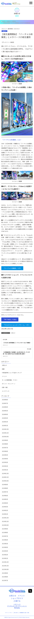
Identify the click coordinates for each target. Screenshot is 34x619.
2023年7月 (5, 536)
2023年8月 (5, 532)
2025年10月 (5, 436)
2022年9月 (5, 573)
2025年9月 (5, 440)
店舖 (3, 369)
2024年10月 (5, 481)
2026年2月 (5, 422)
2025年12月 (5, 429)
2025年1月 (5, 470)
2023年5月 (5, 543)
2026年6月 (5, 407)
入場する (17, 601)
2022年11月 (5, 566)
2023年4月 (5, 547)
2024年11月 (5, 477)
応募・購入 (5, 387)
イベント (4, 376)
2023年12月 (5, 518)
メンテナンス (5, 391)
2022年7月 (5, 580)
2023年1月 (5, 558)
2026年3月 (5, 418)
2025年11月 (5, 433)
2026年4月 (5, 414)
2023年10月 (5, 525)
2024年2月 (5, 510)
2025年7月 (5, 447)
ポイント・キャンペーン (8, 384)
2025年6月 (5, 451)
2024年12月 (5, 473)
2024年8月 (5, 488)
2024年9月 (5, 484)
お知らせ (4, 31)
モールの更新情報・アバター (10, 380)
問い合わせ (16, 612)
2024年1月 (5, 514)
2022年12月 (5, 562)
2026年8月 (5, 400)
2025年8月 (5, 444)
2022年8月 (5, 577)
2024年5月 (5, 499)
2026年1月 (5, 425)
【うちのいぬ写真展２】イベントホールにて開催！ (17, 343)
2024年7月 (5, 492)
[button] (12, 268)
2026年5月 (5, 411)
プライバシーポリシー (9, 612)
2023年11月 (5, 521)
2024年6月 (5, 495)
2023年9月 (5, 529)
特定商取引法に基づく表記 (24, 612)
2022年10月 (5, 569)
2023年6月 (5, 540)
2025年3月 (5, 462)
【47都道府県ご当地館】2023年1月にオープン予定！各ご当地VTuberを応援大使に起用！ (16, 353)
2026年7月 (5, 403)
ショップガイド (17, 598)
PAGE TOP (31, 598)
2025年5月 (5, 455)
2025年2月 (5, 466)
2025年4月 (5, 459)
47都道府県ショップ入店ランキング (12, 373)
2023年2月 (5, 555)
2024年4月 (5, 503)
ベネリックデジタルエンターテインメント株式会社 (17, 606)
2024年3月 (5, 507)
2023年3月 (5, 551)
